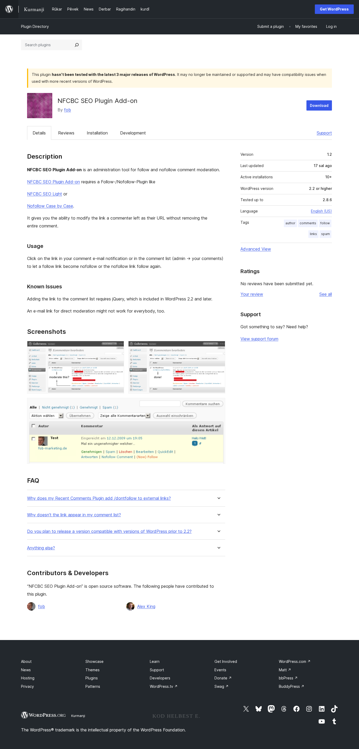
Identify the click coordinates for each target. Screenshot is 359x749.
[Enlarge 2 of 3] (218, 348)
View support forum (259, 338)
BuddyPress (291, 686)
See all (325, 294)
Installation (97, 133)
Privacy (27, 686)
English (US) (321, 211)
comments (308, 223)
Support (324, 133)
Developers (160, 678)
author (290, 223)
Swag (221, 686)
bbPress (288, 678)
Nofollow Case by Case (50, 206)
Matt (285, 670)
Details (39, 133)
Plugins (91, 678)
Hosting (27, 678)
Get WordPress (334, 9)
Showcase (94, 661)
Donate (223, 678)
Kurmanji (78, 716)
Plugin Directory (35, 26)
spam (325, 234)
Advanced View (255, 249)
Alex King (146, 606)
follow (325, 223)
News (26, 670)
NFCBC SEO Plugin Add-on (53, 181)
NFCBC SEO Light (44, 193)
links (313, 234)
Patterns (92, 686)
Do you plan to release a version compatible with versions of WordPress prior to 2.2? (109, 531)
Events (220, 670)
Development (133, 133)
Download (319, 105)
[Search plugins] (76, 45)
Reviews (66, 133)
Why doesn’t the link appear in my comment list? (74, 514)
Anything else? (41, 547)
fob (67, 109)
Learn (155, 661)
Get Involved (225, 661)
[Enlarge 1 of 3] (117, 348)
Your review (251, 294)
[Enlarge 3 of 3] (218, 405)
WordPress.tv (164, 686)
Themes (92, 670)
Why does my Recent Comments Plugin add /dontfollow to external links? (99, 498)
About (26, 661)
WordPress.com (295, 661)
